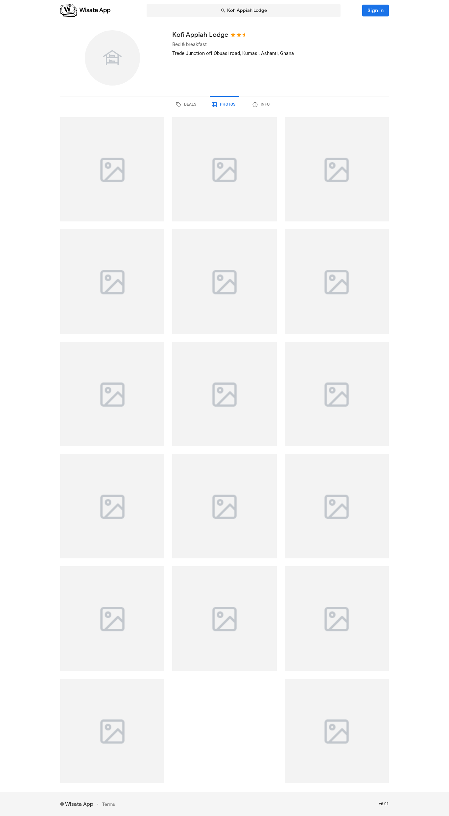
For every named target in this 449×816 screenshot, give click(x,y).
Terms (108, 804)
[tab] (187, 104)
